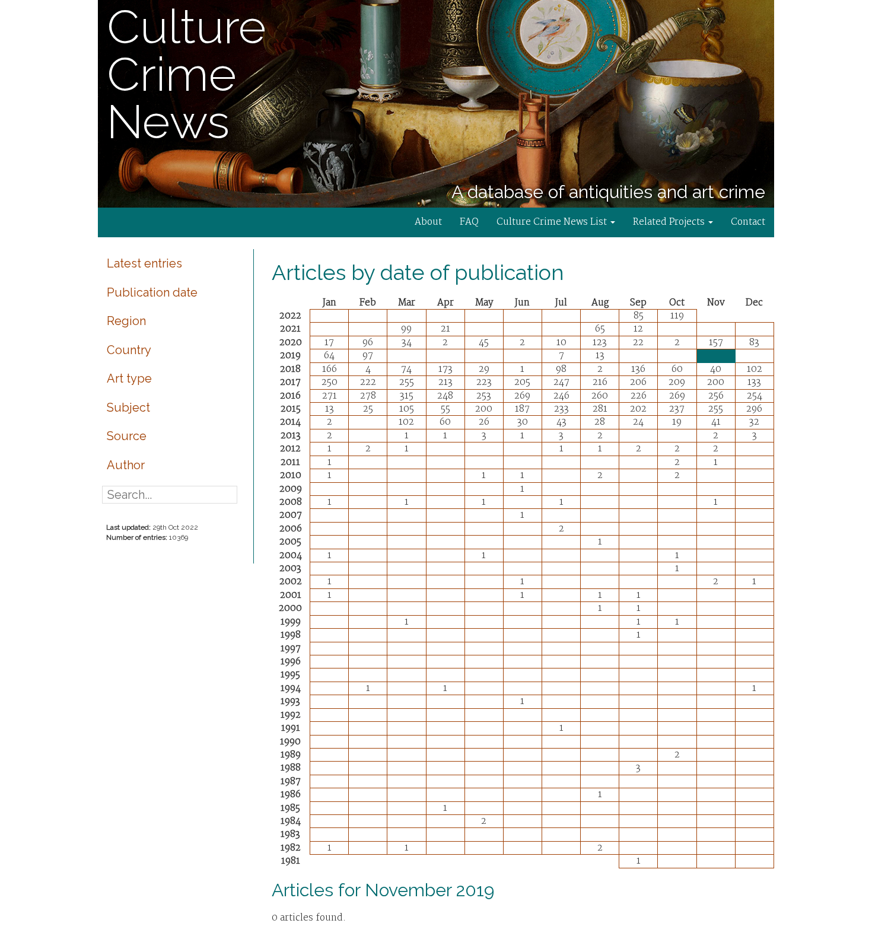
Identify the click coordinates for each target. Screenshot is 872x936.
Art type (129, 378)
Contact (748, 222)
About (428, 222)
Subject (128, 407)
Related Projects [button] (670, 222)
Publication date (152, 292)
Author (126, 465)
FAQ (469, 222)
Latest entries (144, 263)
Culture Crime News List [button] (553, 222)
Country (129, 350)
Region (126, 321)
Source (127, 436)
